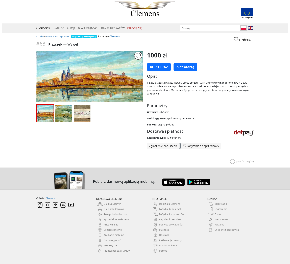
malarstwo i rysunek (57, 36)
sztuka (40, 36)
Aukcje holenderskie (115, 214)
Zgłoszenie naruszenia (163, 146)
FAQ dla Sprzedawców (171, 214)
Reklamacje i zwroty (170, 240)
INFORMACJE (159, 199)
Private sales (111, 224)
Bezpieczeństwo (113, 229)
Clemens (43, 28)
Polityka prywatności (171, 224)
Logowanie (220, 209)
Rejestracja (220, 203)
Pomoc (163, 250)
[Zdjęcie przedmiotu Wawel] (89, 76)
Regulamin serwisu (170, 219)
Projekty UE (110, 245)
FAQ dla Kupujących (170, 209)
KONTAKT (213, 199)
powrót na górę (245, 161)
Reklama (219, 224)
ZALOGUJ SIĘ (134, 28)
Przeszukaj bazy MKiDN (117, 250)
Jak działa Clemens (169, 203)
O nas (217, 214)
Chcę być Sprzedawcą (226, 229)
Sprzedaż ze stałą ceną (116, 219)
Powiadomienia (168, 245)
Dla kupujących (112, 203)
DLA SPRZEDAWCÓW (113, 28)
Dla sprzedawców (114, 209)
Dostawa (164, 235)
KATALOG (59, 28)
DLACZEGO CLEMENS (109, 199)
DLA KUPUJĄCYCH (88, 28)
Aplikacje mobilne (114, 235)
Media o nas (221, 219)
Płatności (164, 229)
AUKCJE (71, 28)
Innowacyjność (112, 240)
